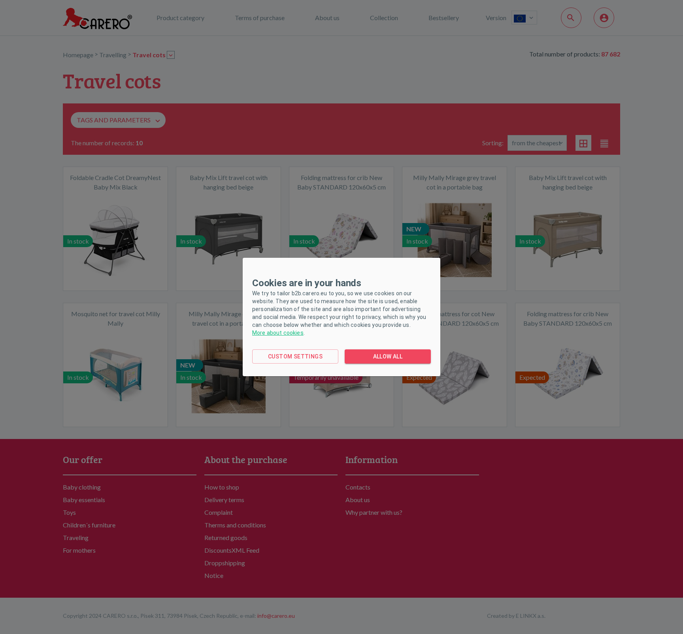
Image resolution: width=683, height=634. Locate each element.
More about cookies (278, 333)
